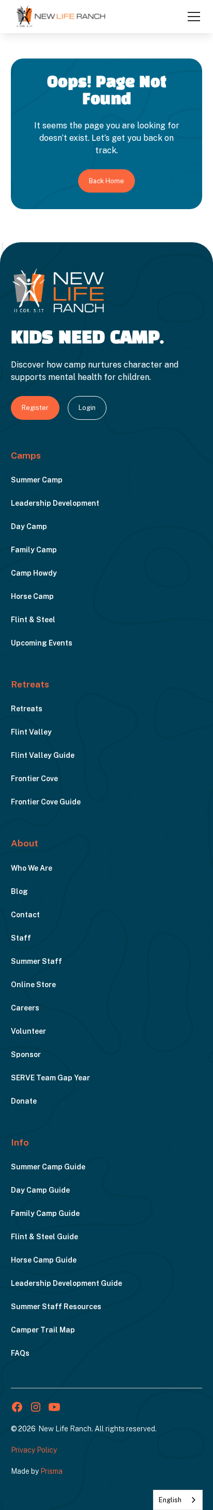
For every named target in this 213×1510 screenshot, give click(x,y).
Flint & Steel (33, 619)
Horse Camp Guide (44, 1260)
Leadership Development (55, 503)
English (170, 1500)
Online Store (33, 984)
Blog (19, 891)
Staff (21, 938)
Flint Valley (31, 732)
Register (35, 408)
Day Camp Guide (40, 1190)
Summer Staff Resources (56, 1306)
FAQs (20, 1353)
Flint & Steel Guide (44, 1237)
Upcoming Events (41, 643)
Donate (24, 1101)
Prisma (51, 1471)
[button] (191, 16)
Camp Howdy (34, 573)
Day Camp (29, 526)
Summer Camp (37, 480)
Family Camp (34, 550)
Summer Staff (36, 961)
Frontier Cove (34, 778)
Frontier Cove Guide (46, 802)
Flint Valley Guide (42, 755)
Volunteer (28, 1031)
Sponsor (26, 1054)
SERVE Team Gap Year (50, 1078)
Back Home (106, 181)
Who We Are (31, 868)
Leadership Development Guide (66, 1283)
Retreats (26, 709)
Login (87, 408)
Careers (25, 1008)
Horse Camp (32, 596)
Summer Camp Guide (48, 1167)
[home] (61, 16)
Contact (25, 915)
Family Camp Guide (45, 1213)
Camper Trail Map (43, 1330)
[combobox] (178, 1500)
